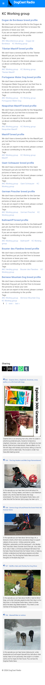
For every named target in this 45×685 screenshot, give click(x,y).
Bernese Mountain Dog (30, 298)
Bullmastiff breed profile (15, 220)
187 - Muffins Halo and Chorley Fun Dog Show (21, 566)
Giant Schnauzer (27, 184)
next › (11, 303)
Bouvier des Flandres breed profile (20, 248)
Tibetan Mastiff (8, 72)
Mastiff (5, 158)
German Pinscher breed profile (18, 191)
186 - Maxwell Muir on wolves (15, 615)
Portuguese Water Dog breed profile (21, 77)
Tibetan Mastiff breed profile (17, 48)
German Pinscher (27, 212)
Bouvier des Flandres (29, 269)
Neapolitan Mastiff (9, 129)
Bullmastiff (24, 241)
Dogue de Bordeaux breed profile (20, 20)
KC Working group (19, 44)
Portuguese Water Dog (11, 101)
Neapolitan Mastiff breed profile (19, 105)
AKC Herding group (10, 269)
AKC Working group (10, 69)
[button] (4, 368)
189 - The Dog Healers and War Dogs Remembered (23, 460)
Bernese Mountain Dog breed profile (21, 277)
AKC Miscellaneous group (13, 41)
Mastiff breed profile (13, 134)
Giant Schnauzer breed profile (18, 162)
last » (17, 303)
